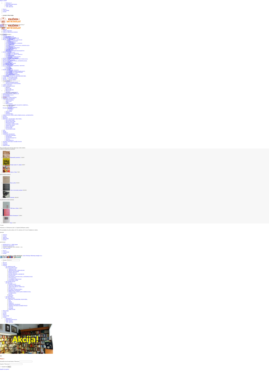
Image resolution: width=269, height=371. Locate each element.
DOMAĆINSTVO (7, 52)
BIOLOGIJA (9, 101)
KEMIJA (8, 112)
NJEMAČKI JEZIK (10, 125)
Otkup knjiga (6, 238)
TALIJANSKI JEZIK (10, 129)
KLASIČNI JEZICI (12, 78)
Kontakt (4, 11)
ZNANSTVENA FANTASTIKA (13, 83)
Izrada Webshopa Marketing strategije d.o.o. (32, 255)
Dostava (4, 9)
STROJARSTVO (10, 140)
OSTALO (8, 45)
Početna (2, 24)
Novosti (4, 78)
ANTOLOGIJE (9, 71)
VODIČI (10, 110)
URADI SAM (9, 57)
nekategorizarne (6, 96)
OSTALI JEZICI (12, 79)
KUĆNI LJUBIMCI (10, 43)
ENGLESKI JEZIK (12, 77)
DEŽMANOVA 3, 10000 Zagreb (10, 244)
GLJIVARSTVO (9, 42)
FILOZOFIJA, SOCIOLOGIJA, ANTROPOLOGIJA (18, 45)
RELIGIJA (10, 62)
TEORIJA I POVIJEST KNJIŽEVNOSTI (16, 71)
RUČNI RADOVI (10, 55)
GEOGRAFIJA (9, 103)
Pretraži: (4, 260)
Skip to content (3, 0)
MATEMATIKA (9, 113)
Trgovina (5, 237)
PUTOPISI (10, 108)
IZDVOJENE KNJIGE (8, 64)
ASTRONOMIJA (10, 100)
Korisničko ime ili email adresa (9, 361)
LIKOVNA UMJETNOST (13, 53)
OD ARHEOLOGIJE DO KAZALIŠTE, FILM (11, 267)
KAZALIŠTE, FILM (7, 66)
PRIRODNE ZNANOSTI (9, 98)
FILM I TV (8, 67)
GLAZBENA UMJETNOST (9, 63)
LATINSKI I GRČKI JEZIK (12, 124)
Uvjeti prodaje (6, 10)
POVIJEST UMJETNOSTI (12, 92)
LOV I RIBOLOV (10, 44)
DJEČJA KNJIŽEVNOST (12, 73)
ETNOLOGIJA (6, 59)
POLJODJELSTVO (10, 48)
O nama (4, 77)
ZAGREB (5, 144)
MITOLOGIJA (6, 95)
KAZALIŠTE (9, 68)
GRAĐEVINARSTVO (11, 137)
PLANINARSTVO (12, 107)
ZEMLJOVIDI (6, 145)
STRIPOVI (5, 132)
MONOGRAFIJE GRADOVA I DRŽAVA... (18, 105)
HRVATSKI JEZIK (10, 122)
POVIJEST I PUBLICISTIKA (14, 56)
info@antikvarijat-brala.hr (8, 245)
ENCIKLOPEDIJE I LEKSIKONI (15, 43)
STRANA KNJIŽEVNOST (12, 82)
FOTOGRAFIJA (7, 62)
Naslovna (5, 234)
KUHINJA (8, 53)
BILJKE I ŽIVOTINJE (13, 41)
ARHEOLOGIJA (7, 37)
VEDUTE (5, 143)
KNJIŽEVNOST (11, 52)
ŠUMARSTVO (9, 49)
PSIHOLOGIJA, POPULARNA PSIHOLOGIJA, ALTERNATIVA (18, 115)
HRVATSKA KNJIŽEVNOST (12, 74)
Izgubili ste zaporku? (4, 369)
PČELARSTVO (9, 47)
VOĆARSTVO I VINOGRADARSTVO (15, 50)
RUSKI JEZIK (9, 127)
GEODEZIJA (9, 136)
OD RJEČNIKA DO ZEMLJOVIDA (10, 297)
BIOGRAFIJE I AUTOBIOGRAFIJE (14, 72)
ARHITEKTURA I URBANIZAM (15, 39)
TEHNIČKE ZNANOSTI (13, 70)
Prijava (9, 366)
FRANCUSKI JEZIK (10, 121)
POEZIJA (8, 81)
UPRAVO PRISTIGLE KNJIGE (10, 32)
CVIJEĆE (8, 40)
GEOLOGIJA (9, 111)
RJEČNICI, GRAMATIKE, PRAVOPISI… (16, 65)
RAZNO (5, 116)
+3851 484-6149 (6, 248)
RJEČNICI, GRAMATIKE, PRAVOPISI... (12, 119)
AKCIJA (5, 29)
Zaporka (4, 364)
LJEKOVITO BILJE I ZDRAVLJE (15, 54)
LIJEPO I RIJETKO (7, 30)
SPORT (4, 131)
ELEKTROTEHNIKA (11, 135)
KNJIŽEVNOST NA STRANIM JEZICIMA (16, 76)
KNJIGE (5, 35)
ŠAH (4, 130)
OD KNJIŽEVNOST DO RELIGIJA (10, 282)
